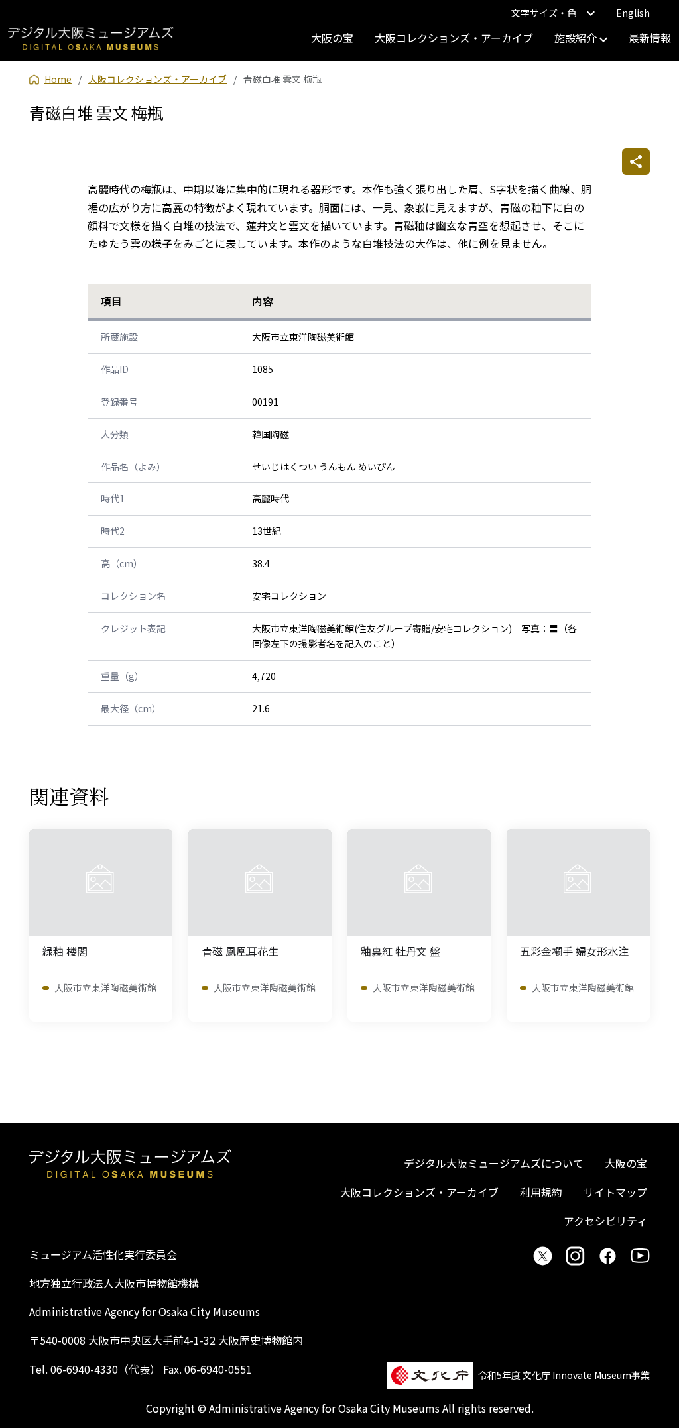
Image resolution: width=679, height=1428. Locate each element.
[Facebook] (607, 1256)
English (633, 12)
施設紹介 (576, 38)
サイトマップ (615, 1192)
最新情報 (650, 38)
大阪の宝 (332, 38)
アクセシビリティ (605, 1221)
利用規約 (541, 1192)
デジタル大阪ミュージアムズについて (494, 1163)
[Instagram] (575, 1256)
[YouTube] (640, 1256)
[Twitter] (542, 1256)
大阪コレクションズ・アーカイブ (454, 38)
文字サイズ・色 (543, 12)
